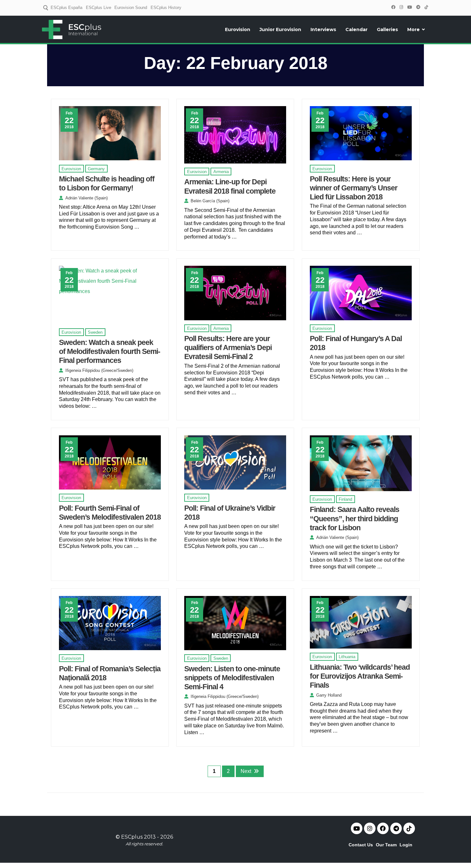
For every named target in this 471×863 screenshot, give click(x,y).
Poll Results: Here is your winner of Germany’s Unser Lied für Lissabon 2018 (353, 188)
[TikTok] (426, 7)
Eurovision (237, 29)
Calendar (356, 29)
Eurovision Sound (130, 7)
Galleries (387, 29)
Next (246, 771)
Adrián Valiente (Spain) (86, 198)
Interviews (323, 29)
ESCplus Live (98, 7)
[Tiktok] (409, 828)
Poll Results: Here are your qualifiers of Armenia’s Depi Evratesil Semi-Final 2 (228, 347)
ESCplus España (66, 7)
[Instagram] (401, 7)
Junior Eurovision (280, 29)
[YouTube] (409, 7)
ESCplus (132, 837)
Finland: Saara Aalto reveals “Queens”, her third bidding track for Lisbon (354, 518)
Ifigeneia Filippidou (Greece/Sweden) (99, 370)
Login (406, 844)
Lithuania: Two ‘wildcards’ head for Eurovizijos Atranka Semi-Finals (360, 676)
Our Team (386, 844)
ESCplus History (166, 7)
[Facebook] (393, 7)
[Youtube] (356, 828)
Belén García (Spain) (210, 200)
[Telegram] (418, 7)
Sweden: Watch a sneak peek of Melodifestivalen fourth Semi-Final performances (109, 351)
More (413, 29)
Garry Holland (329, 695)
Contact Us (361, 844)
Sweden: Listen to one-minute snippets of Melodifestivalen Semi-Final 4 (232, 678)
